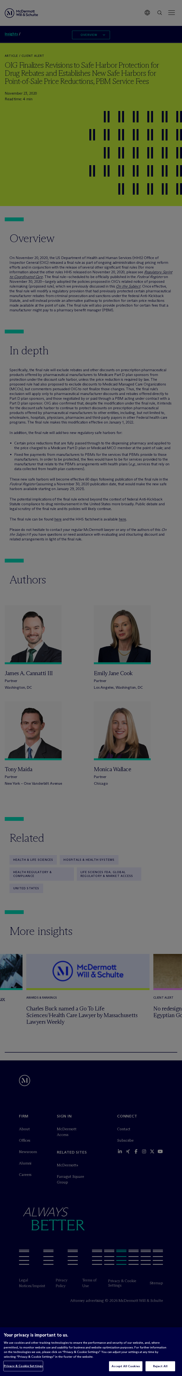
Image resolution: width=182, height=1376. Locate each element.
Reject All (160, 1366)
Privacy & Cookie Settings (23, 1366)
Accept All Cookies (126, 1366)
